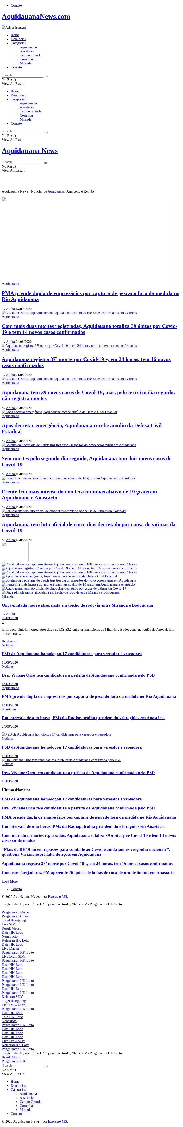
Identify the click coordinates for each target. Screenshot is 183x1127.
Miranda (25, 63)
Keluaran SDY (12, 997)
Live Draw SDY (13, 956)
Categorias (18, 43)
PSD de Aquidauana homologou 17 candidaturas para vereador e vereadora (72, 653)
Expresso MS (57, 896)
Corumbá (26, 59)
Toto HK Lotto (12, 1017)
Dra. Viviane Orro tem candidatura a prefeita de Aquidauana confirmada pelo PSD (78, 675)
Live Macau (10, 948)
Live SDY (9, 924)
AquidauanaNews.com (36, 16)
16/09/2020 (10, 684)
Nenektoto (9, 1021)
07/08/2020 (10, 618)
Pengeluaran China (15, 916)
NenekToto (10, 936)
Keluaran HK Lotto (15, 940)
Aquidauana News (30, 150)
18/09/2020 (10, 662)
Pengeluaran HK (13, 1061)
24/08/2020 (10, 726)
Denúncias (18, 39)
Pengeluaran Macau (16, 912)
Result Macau (11, 928)
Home (15, 35)
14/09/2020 (10, 705)
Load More (10, 881)
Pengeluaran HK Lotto (18, 952)
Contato (16, 5)
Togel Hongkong (14, 920)
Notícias (7, 645)
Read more (9, 641)
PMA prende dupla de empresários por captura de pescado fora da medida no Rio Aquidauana (89, 696)
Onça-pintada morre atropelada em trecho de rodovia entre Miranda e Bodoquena (77, 605)
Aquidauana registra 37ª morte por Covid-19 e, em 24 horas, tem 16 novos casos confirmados (87, 863)
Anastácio (27, 51)
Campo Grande (30, 55)
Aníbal (11, 309)
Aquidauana (28, 47)
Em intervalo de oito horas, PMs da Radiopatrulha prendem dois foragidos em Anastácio (83, 717)
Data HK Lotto (12, 932)
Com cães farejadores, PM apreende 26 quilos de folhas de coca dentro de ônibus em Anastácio (88, 872)
